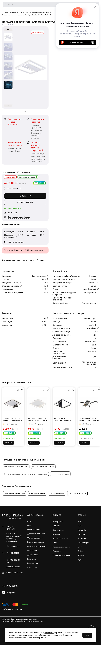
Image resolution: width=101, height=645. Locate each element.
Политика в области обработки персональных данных (22, 621)
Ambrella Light (89, 318)
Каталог (56, 515)
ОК (87, 635)
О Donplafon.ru (35, 515)
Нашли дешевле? (12, 188)
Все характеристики (14, 242)
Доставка (28, 260)
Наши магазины (13, 546)
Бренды (82, 515)
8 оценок (13, 424)
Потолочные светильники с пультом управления (25, 474)
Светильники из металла (43, 466)
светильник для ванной (14, 493)
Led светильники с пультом (16, 466)
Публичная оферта (12, 609)
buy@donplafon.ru (13, 573)
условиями (49, 632)
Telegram (10, 592)
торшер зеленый (57, 493)
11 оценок (39, 424)
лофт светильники (37, 493)
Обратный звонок (13, 567)
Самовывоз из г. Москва (19, 217)
